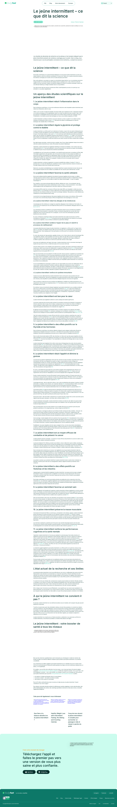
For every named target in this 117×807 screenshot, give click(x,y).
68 (66, 457)
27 (34, 255)
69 (39, 480)
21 (50, 218)
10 (42, 148)
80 (41, 543)
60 (67, 398)
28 (79, 266)
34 (63, 306)
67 (65, 457)
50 (61, 364)
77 (76, 539)
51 (63, 364)
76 (48, 538)
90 (46, 563)
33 (67, 288)
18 (46, 218)
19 (47, 218)
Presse (101, 798)
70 (67, 494)
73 (72, 525)
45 (76, 321)
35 (49, 311)
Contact (86, 798)
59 (66, 398)
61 (45, 403)
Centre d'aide (68, 798)
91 (48, 563)
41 (79, 312)
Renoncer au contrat (109, 798)
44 (74, 321)
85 (73, 550)
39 (76, 312)
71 (75, 497)
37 (76, 311)
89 (45, 563)
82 (68, 550)
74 (74, 525)
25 (51, 250)
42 (81, 312)
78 (38, 543)
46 (77, 333)
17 (38, 206)
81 (43, 543)
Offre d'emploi (94, 798)
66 (63, 457)
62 (68, 408)
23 (72, 248)
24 (73, 248)
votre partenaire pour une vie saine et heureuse (62, 673)
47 (39, 338)
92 (50, 563)
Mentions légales (92, 803)
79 (40, 543)
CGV (99, 803)
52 (52, 366)
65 (81, 447)
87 (44, 556)
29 (80, 266)
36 (75, 311)
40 (78, 312)
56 (63, 383)
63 (67, 418)
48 (42, 344)
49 (73, 350)
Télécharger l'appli (78, 798)
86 (68, 553)
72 (70, 514)
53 (70, 371)
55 (58, 379)
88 (47, 562)
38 (78, 311)
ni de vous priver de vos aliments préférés (48, 670)
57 (79, 386)
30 (69, 269)
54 (56, 379)
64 (73, 428)
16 (37, 206)
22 (36, 229)
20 (49, 218)
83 (69, 550)
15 (35, 206)
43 (50, 316)
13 (40, 190)
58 (43, 389)
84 (71, 550)
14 (34, 206)
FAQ (57, 798)
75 (76, 525)
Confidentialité (106, 803)
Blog (62, 798)
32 (65, 288)
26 (52, 250)
